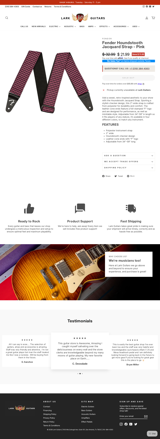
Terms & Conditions (62, 6)
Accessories (120, 26)
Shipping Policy (115, 168)
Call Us (24, 26)
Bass (82, 26)
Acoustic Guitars (88, 414)
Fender (107, 39)
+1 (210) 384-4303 (140, 68)
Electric (53, 26)
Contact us (37, 6)
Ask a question (115, 156)
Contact (46, 406)
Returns (47, 6)
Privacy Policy (49, 418)
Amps (91, 26)
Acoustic (69, 26)
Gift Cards (25, 6)
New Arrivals (39, 26)
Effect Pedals (86, 422)
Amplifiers (85, 418)
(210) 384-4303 (12, 6)
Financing (47, 410)
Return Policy (48, 422)
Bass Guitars (86, 410)
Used (135, 26)
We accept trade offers (121, 162)
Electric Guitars (87, 406)
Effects (104, 26)
